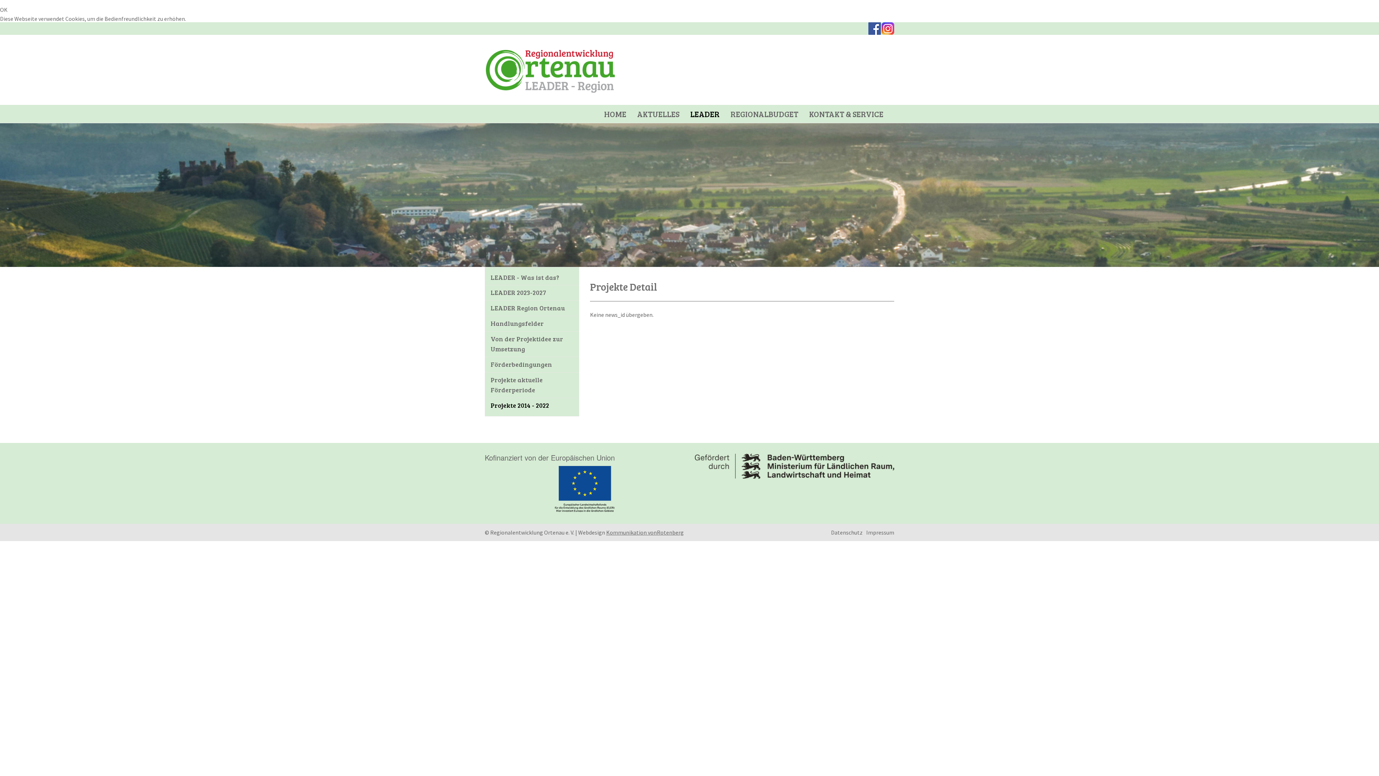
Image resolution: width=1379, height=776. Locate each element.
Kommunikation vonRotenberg (645, 532)
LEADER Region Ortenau (528, 308)
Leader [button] (705, 113)
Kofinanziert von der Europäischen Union (550, 457)
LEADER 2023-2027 (518, 292)
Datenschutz (847, 532)
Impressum (880, 532)
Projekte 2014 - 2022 (520, 405)
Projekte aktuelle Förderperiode (517, 384)
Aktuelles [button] (658, 113)
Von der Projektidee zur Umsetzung (527, 343)
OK (4, 9)
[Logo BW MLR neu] (794, 467)
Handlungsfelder (517, 323)
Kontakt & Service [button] (846, 113)
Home (615, 113)
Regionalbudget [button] (764, 113)
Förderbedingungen (521, 364)
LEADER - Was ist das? (525, 277)
